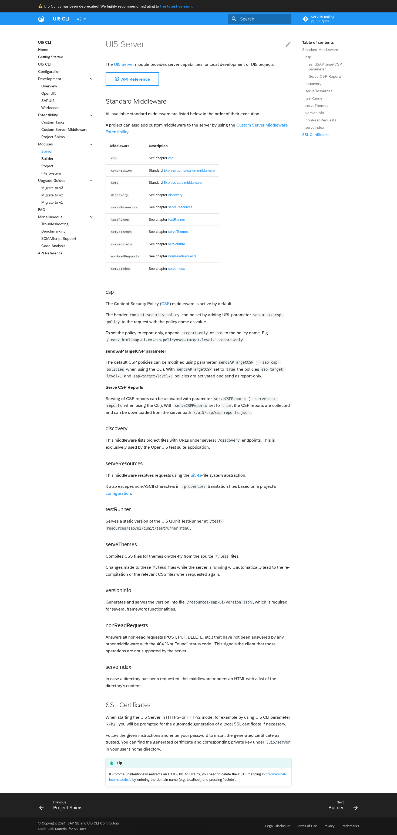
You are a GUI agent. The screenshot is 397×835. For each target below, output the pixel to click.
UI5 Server (124, 64)
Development (49, 79)
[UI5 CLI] (41, 18)
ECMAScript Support (58, 239)
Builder (47, 158)
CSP (165, 303)
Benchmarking (53, 231)
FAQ (41, 209)
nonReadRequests (320, 120)
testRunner (314, 98)
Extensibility (48, 115)
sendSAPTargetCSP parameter (325, 66)
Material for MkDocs (70, 829)
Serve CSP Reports (325, 76)
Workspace (50, 108)
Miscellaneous (50, 217)
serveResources (318, 91)
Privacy (329, 826)
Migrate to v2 (52, 195)
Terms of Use (307, 826)
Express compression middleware (189, 170)
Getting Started (50, 57)
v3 (79, 19)
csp (308, 57)
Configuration (49, 71)
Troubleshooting (54, 224)
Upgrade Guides (51, 180)
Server (47, 151)
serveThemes (316, 105)
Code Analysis (53, 246)
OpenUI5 (48, 93)
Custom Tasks (52, 122)
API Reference (50, 253)
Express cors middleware (183, 182)
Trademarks (350, 826)
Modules (45, 144)
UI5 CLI (44, 42)
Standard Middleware (320, 49)
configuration (118, 493)
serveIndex (314, 127)
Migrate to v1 (52, 202)
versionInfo (314, 113)
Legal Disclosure (277, 826)
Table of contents (318, 42)
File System (51, 173)
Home (43, 49)
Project (47, 166)
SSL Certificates (315, 134)
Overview (49, 86)
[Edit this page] (288, 44)
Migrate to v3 (52, 188)
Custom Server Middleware (64, 130)
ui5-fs (196, 475)
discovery (313, 83)
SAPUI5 (48, 100)
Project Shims (53, 137)
